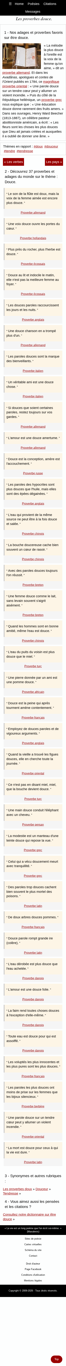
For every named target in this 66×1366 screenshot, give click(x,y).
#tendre (9, 151)
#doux (38, 146)
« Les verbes (13, 162)
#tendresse (25, 151)
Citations (49, 4)
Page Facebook (33, 1269)
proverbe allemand (16, 73)
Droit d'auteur (33, 1263)
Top (56, 1359)
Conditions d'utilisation (33, 1274)
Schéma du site (33, 1250)
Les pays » (54, 162)
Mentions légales (33, 1280)
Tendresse (10, 1193)
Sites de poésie (33, 1238)
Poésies (33, 4)
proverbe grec (51, 100)
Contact (33, 1255)
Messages (32, 11)
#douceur (51, 146)
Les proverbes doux (17, 1189)
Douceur (42, 1189)
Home (19, 4)
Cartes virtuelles (33, 1244)
